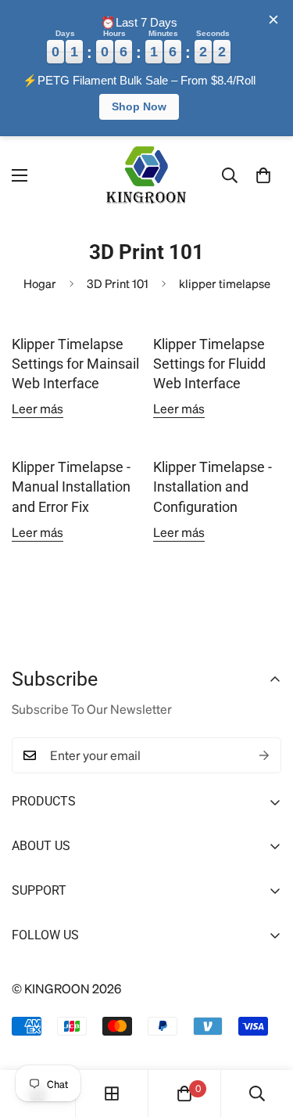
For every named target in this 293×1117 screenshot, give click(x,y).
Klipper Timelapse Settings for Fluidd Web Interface (209, 363)
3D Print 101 (117, 283)
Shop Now (139, 106)
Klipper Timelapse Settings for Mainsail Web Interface (75, 363)
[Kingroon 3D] (147, 175)
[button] (263, 175)
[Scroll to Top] (264, 1034)
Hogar (39, 283)
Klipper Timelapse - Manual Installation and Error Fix (71, 486)
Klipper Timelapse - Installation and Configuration (212, 486)
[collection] (112, 1093)
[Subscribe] (264, 755)
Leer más (37, 408)
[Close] (273, 19)
